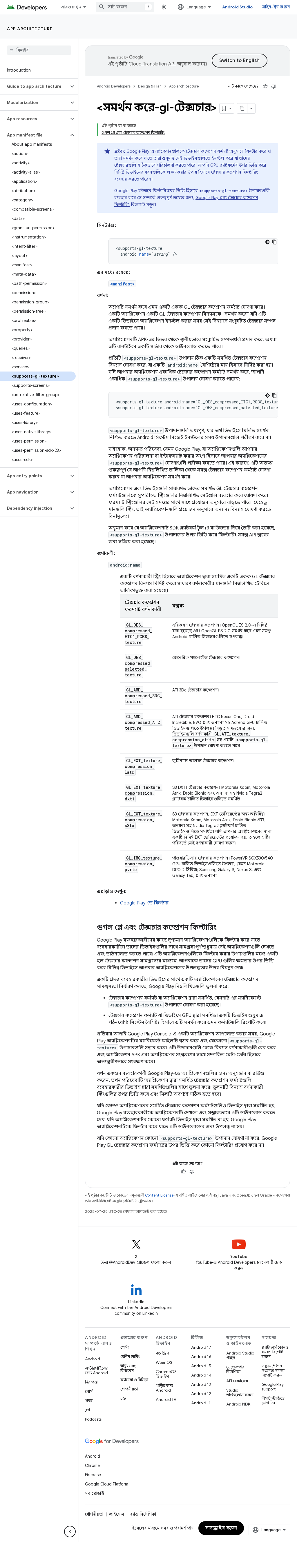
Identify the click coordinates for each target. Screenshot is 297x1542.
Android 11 (201, 1403)
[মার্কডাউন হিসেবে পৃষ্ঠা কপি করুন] (242, 108)
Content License (159, 1195)
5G (123, 1398)
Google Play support (273, 1387)
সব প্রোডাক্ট (94, 1493)
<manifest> (122, 284)
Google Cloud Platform (106, 1484)
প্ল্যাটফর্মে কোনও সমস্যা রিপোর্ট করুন (275, 1352)
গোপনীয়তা (129, 1389)
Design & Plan (150, 86)
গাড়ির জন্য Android (164, 1388)
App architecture (29, 28)
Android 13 (201, 1384)
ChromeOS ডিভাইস (166, 1374)
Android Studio (237, 7)
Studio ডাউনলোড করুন (239, 1392)
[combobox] (125, 7)
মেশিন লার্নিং (130, 1356)
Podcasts (93, 1419)
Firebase (93, 1474)
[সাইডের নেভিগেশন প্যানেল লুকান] (70, 1531)
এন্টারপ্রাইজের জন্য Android (96, 1370)
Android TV (166, 1399)
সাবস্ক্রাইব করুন (221, 1528)
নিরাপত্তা (91, 1382)
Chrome (92, 1465)
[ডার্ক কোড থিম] (267, 242)
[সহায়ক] (265, 86)
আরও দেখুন (71, 7)
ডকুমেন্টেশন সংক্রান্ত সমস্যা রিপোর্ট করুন (273, 1370)
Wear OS (164, 1362)
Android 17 (201, 1347)
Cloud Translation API (151, 64)
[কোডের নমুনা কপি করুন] (274, 242)
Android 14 (201, 1375)
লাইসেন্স (116, 1514)
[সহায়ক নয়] (273, 86)
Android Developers (114, 86)
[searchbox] (39, 50)
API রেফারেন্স (237, 1380)
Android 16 (201, 1356)
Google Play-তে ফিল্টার (144, 903)
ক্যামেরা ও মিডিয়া (134, 1379)
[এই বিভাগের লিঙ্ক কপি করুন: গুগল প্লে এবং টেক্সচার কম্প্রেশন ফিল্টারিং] (222, 927)
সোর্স (89, 1391)
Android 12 (201, 1393)
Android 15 (201, 1365)
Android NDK (238, 1404)
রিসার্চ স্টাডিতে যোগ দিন (273, 1401)
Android (92, 1358)
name (144, 254)
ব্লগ (87, 1409)
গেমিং (124, 1347)
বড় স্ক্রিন (162, 1353)
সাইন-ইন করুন (276, 7)
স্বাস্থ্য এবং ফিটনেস (128, 1368)
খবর (89, 1400)
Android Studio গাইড (240, 1355)
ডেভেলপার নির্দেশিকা (235, 1369)
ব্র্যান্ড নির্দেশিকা (143, 1514)
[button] (34, 86)
